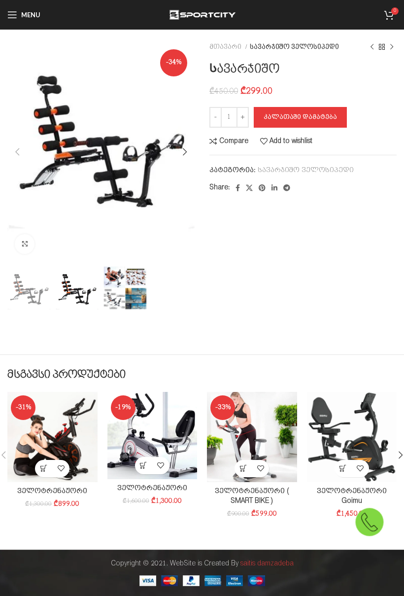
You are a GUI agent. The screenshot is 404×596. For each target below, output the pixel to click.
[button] (43, 468)
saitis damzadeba (267, 563)
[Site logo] (202, 14)
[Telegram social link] (286, 187)
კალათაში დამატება (300, 117)
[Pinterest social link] (262, 187)
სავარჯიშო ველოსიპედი (294, 47)
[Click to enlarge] (24, 244)
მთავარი (226, 47)
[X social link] (249, 187)
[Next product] (392, 47)
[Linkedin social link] (274, 187)
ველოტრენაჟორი (52, 491)
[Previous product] (372, 47)
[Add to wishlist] (60, 468)
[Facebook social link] (238, 187)
